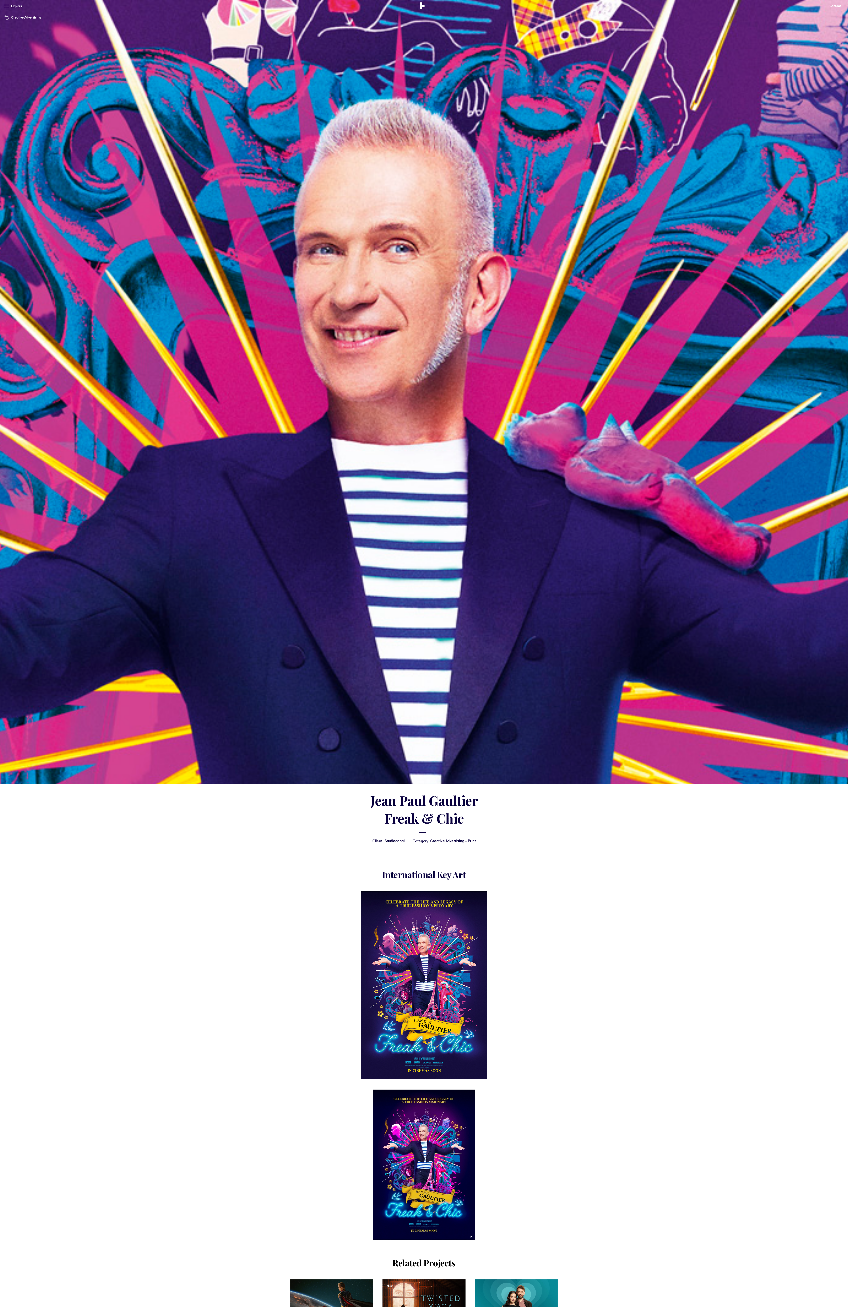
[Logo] (422, 6)
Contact (835, 6)
